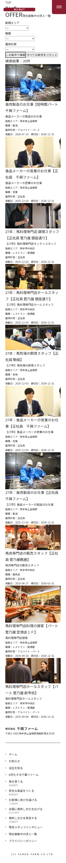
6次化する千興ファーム (24, 774)
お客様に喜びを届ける (23, 801)
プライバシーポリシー (23, 841)
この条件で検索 (15, 55)
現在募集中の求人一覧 (23, 834)
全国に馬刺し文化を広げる (26, 810)
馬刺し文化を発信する (23, 819)
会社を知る (16, 768)
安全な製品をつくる (21, 792)
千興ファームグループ (19, 7)
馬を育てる (16, 782)
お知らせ (14, 761)
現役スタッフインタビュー (26, 827)
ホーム (13, 754)
